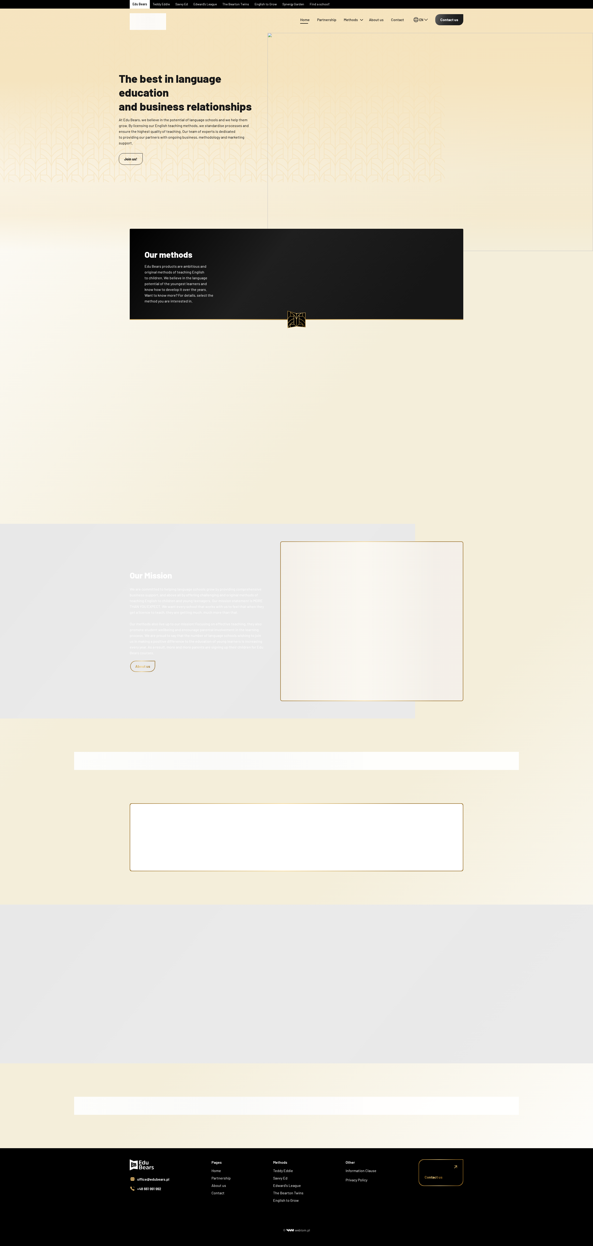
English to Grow (286, 1200)
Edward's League (287, 1185)
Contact (397, 19)
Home (305, 19)
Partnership (326, 19)
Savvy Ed (280, 1178)
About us (376, 19)
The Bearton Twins (288, 1193)
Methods (351, 19)
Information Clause (361, 1170)
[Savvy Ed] (148, 13)
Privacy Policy (356, 1180)
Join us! (130, 159)
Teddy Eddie (283, 1170)
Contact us (449, 19)
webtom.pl (302, 1230)
